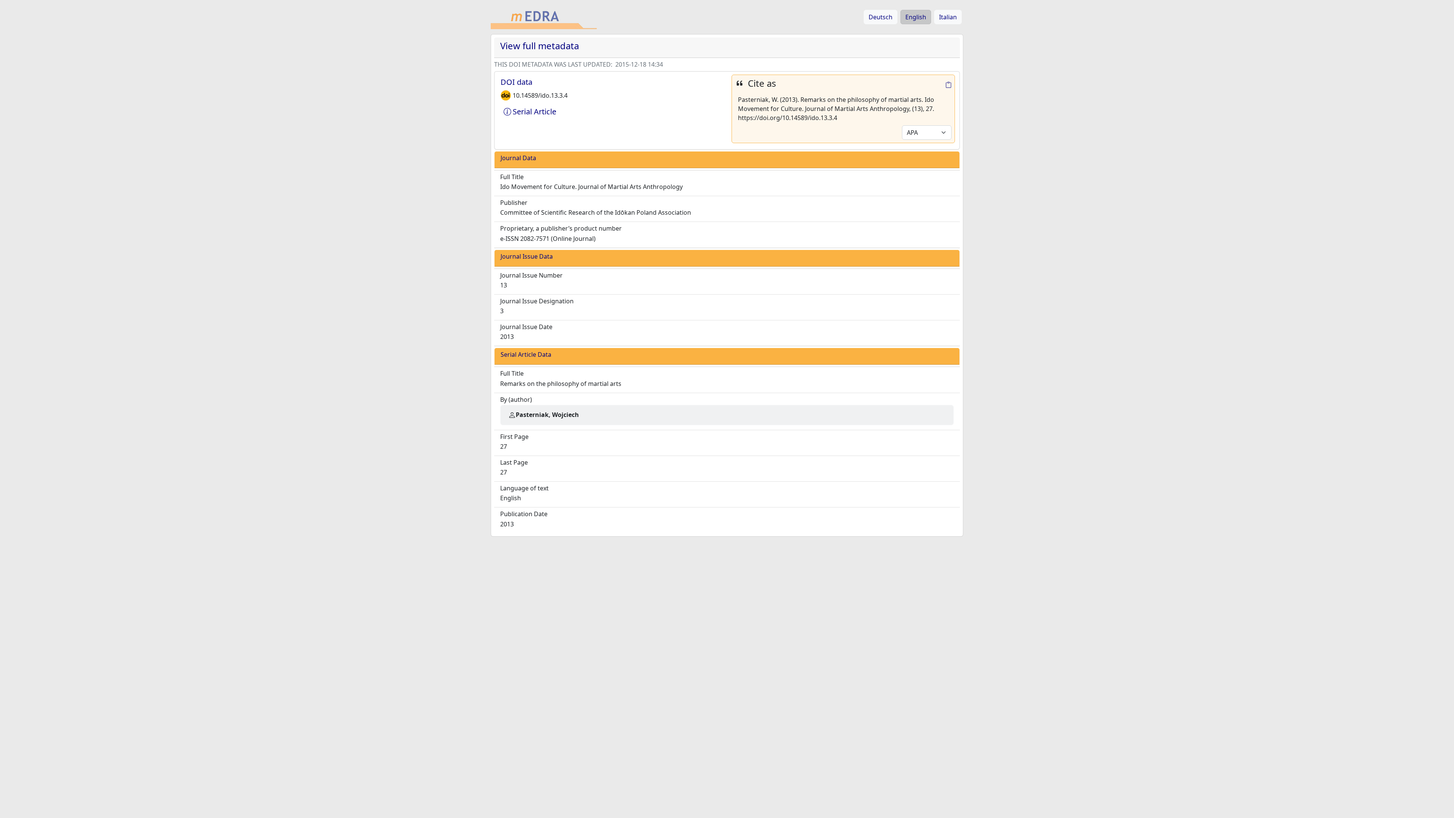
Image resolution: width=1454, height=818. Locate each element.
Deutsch (880, 17)
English (915, 17)
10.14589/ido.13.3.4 (540, 95)
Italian (948, 17)
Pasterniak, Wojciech (547, 415)
